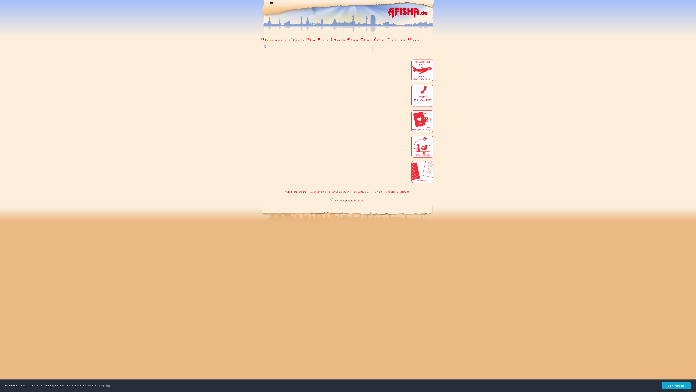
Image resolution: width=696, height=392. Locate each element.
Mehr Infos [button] (104, 386)
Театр (324, 40)
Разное (416, 40)
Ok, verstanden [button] (676, 386)
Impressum (299, 192)
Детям (381, 40)
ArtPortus (358, 200)
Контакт (377, 192)
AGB (287, 192)
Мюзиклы (339, 40)
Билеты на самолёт (397, 192)
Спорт (354, 40)
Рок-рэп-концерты (276, 40)
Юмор (367, 40)
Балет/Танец (398, 40)
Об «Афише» (361, 192)
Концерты (298, 40)
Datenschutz (317, 192)
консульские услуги (339, 192)
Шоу (312, 40)
